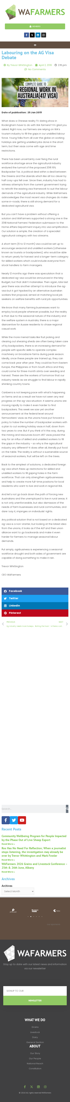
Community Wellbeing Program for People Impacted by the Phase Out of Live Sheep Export (34, 838)
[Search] (67, 809)
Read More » (8, 844)
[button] (35, 45)
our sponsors (53, 924)
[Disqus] (35, 675)
